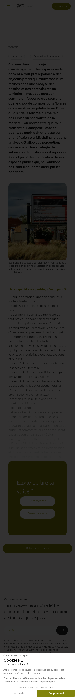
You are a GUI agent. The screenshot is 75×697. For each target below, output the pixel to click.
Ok (62, 630)
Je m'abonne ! (61, 6)
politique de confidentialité (40, 647)
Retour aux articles (37, 548)
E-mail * (12, 630)
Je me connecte (37, 513)
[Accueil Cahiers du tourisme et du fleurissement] (24, 8)
